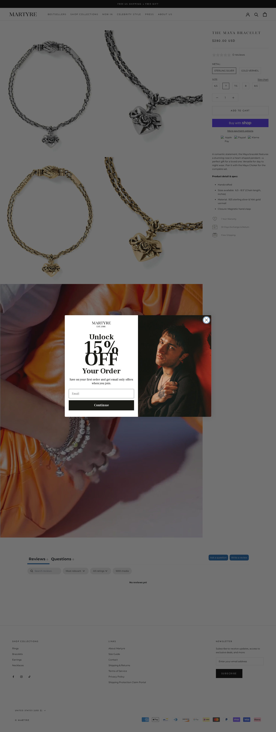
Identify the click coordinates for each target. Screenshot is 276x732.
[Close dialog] (206, 320)
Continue (101, 405)
